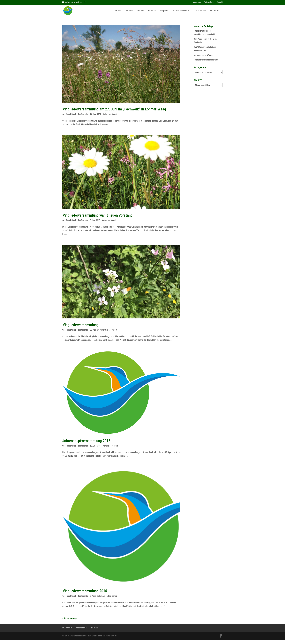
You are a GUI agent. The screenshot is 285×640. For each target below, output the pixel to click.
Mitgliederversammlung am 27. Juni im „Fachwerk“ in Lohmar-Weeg (114, 109)
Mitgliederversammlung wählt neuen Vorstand (97, 215)
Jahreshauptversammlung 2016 (86, 441)
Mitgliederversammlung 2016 (84, 591)
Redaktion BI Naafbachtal (77, 114)
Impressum (197, 2)
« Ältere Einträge (69, 618)
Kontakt (219, 2)
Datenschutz (209, 2)
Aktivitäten (201, 11)
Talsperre (164, 11)
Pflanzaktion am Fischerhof (206, 60)
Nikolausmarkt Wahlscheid (205, 55)
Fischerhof (215, 11)
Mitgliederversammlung (80, 325)
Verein (150, 11)
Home (118, 11)
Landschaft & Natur (181, 11)
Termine (140, 11)
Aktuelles (129, 11)
